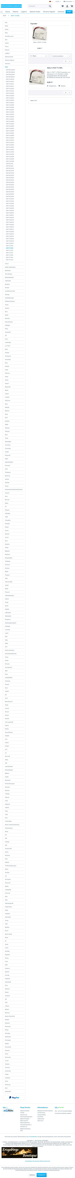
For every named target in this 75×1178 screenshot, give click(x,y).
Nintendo (7, 554)
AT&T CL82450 (10, 121)
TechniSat (7, 445)
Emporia (7, 544)
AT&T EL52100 (10, 175)
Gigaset (7, 971)
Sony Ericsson (9, 732)
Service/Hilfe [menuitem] (68, 1)
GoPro (6, 852)
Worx (6, 363)
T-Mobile (7, 794)
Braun (6, 937)
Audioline (7, 913)
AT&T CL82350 (10, 112)
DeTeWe (7, 951)
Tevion (6, 486)
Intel (6, 22)
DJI (6, 335)
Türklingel (7, 561)
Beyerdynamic (9, 701)
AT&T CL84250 (10, 159)
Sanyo (6, 657)
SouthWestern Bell (10, 291)
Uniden (7, 691)
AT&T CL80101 (10, 81)
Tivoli (6, 814)
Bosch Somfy (8, 934)
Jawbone (7, 995)
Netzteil (7, 862)
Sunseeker (8, 359)
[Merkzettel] (62, 6)
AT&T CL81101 (10, 86)
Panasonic (8, 1026)
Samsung (7, 681)
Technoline (8, 448)
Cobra (6, 948)
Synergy (7, 294)
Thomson (7, 1067)
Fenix (6, 961)
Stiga (6, 640)
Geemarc (7, 787)
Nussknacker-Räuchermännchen (14, 489)
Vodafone (7, 1078)
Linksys (7, 1006)
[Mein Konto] (67, 6)
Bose (6, 33)
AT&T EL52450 (10, 192)
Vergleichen (52, 86)
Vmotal (7, 452)
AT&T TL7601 (9, 248)
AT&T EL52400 (10, 189)
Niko (6, 636)
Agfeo (6, 458)
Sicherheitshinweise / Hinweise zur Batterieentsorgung (26, 1126)
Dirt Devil (7, 564)
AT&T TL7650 (9, 255)
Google (7, 746)
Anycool (7, 493)
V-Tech (7, 263)
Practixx (7, 352)
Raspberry (8, 619)
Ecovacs (7, 568)
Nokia (6, 759)
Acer (6, 739)
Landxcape (8, 342)
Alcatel (7, 585)
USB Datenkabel (9, 595)
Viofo (6, 469)
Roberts (7, 50)
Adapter (7, 609)
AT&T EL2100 (9, 163)
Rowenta (7, 855)
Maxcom (7, 790)
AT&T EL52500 (10, 194)
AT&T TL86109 (10, 210)
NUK (6, 417)
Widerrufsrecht (24, 1120)
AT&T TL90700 (10, 217)
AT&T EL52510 (10, 196)
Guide (6, 369)
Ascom (7, 537)
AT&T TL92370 (10, 234)
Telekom (7, 1064)
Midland (7, 411)
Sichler (7, 527)
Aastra (6, 660)
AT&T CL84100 (10, 154)
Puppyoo (7, 575)
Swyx (6, 674)
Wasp (6, 328)
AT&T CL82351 (10, 114)
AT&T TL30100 (10, 199)
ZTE (6, 763)
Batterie (7, 773)
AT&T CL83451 (10, 152)
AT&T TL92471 (10, 243)
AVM (6, 924)
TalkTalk (7, 482)
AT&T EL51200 (10, 170)
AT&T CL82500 (10, 126)
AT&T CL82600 (10, 135)
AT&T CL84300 (10, 161)
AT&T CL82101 (10, 98)
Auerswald (8, 917)
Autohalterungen (9, 298)
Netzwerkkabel (9, 770)
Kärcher (7, 718)
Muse (6, 414)
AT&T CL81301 (10, 93)
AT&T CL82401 (10, 119)
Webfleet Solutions (10, 301)
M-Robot (7, 523)
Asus (6, 698)
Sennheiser (8, 1047)
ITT (6, 506)
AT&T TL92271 (10, 229)
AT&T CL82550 (10, 131)
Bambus (7, 927)
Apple (6, 910)
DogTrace (7, 400)
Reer (6, 434)
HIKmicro (7, 373)
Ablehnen (32, 1175)
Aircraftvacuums (9, 36)
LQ (6, 876)
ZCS (6, 647)
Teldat (6, 547)
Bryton (6, 390)
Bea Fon (7, 499)
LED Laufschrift (9, 722)
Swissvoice (8, 1057)
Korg (6, 404)
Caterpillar (8, 520)
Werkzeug (7, 1084)
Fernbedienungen (10, 783)
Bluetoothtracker (9, 277)
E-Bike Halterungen (10, 267)
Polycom (7, 431)
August (7, 383)
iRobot (6, 992)
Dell (6, 845)
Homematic (8, 982)
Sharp (6, 438)
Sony (6, 688)
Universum (8, 1071)
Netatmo (7, 421)
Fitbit (6, 965)
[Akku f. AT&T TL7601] (39, 33)
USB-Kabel (8, 281)
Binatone (7, 284)
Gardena (7, 968)
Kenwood (7, 465)
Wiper (6, 643)
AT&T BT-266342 (10, 72)
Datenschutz (41, 1118)
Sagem (7, 1043)
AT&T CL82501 (10, 128)
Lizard (6, 633)
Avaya (6, 920)
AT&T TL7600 (9, 245)
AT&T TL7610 (9, 250)
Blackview (7, 780)
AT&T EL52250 (10, 182)
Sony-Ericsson (9, 322)
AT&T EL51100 (10, 168)
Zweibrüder (8, 1091)
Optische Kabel (9, 56)
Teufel (6, 705)
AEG (6, 896)
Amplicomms (8, 906)
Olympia (7, 510)
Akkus (6, 869)
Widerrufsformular (25, 1122)
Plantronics (8, 1036)
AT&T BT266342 (10, 77)
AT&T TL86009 (10, 208)
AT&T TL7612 (9, 260)
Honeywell (8, 332)
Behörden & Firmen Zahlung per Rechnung (45, 1111)
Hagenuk (7, 804)
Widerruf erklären (24, 1110)
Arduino (7, 308)
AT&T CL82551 (10, 133)
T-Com (6, 1060)
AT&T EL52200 (10, 177)
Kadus (6, 29)
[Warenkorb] (72, 6)
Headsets (7, 978)
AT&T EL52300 (10, 184)
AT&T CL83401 (10, 149)
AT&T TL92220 (10, 224)
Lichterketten (8, 821)
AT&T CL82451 (10, 124)
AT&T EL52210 (10, 180)
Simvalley (7, 513)
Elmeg (6, 958)
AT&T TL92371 (10, 236)
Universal (7, 893)
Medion (7, 1009)
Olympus (7, 428)
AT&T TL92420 (10, 238)
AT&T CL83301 (10, 145)
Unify (6, 800)
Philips (7, 1030)
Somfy (6, 602)
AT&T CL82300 (10, 107)
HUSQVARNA (8, 677)
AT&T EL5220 (9, 166)
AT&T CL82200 (10, 100)
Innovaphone (8, 667)
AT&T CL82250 (10, 105)
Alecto (6, 380)
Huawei (7, 684)
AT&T (6, 67)
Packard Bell (8, 848)
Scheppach (8, 356)
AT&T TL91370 (10, 222)
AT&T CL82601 (10, 138)
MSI (6, 838)
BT (5, 941)
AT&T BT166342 (10, 74)
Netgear (7, 1019)
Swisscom (7, 883)
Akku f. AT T (33, 100)
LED (6, 1002)
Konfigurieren (41, 1175)
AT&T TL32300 (10, 206)
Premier (7, 287)
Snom (6, 1054)
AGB (21, 1130)
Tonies (6, 304)
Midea (6, 571)
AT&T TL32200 (10, 203)
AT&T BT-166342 (10, 70)
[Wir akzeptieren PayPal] (14, 1097)
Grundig (7, 975)
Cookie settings (42, 1114)
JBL (6, 999)
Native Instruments (10, 1016)
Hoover (7, 715)
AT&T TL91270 (10, 220)
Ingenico (7, 989)
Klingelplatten (8, 558)
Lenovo (7, 708)
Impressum (40, 1120)
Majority (7, 407)
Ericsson (7, 664)
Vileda (6, 1074)
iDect (6, 985)
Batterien (7, 551)
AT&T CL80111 (10, 84)
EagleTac (7, 954)
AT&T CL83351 (10, 147)
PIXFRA (7, 366)
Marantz (7, 534)
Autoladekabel (9, 766)
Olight (6, 424)
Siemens (7, 1050)
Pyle (6, 39)
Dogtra (7, 777)
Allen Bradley (8, 274)
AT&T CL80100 (10, 79)
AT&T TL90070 (10, 213)
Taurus (7, 46)
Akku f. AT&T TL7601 (39, 42)
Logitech (7, 53)
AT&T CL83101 (10, 140)
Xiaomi (7, 725)
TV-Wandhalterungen (10, 865)
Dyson (6, 605)
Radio (6, 588)
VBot (6, 578)
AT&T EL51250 (10, 173)
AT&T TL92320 (10, 231)
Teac (6, 818)
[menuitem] (40, 6)
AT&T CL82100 (10, 95)
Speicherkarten (9, 462)
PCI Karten (8, 879)
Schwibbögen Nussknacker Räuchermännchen (37, 1161)
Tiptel (6, 517)
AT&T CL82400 (10, 116)
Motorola (7, 1013)
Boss (6, 311)
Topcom (7, 797)
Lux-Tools (7, 346)
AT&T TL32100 (10, 201)
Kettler (6, 315)
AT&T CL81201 (10, 88)
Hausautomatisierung (10, 653)
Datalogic (7, 325)
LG (6, 753)
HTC (6, 749)
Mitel (6, 670)
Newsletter (40, 1116)
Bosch (6, 930)
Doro (6, 541)
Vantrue (7, 479)
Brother (7, 729)
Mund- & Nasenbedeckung (12, 824)
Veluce (7, 530)
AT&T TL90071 (10, 215)
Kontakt (22, 1112)
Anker (6, 376)
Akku (6, 900)
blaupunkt (7, 455)
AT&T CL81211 (10, 91)
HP (6, 835)
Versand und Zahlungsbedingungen (26, 1115)
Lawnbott (7, 629)
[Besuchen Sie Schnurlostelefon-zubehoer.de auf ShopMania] (11, 1110)
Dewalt (7, 712)
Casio (6, 944)
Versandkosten (33, 1136)
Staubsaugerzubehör (10, 623)
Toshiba (7, 842)
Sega (6, 811)
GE (6, 694)
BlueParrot (8, 270)
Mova (6, 349)
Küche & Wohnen (9, 650)
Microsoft (7, 756)
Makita (6, 886)
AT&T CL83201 (10, 142)
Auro (6, 496)
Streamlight (8, 441)
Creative (7, 397)
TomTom (7, 872)
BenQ (6, 831)
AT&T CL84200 (10, 156)
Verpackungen (9, 828)
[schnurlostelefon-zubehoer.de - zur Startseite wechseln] (11, 6)
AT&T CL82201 (10, 102)
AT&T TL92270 (10, 227)
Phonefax (7, 1033)
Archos (7, 742)
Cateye (7, 393)
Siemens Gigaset (9, 60)
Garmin (7, 599)
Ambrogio (7, 626)
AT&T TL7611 (9, 253)
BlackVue (7, 476)
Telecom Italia (8, 582)
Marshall (7, 318)
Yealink (7, 807)
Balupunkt (7, 387)
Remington (8, 1040)
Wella (6, 26)
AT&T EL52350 (10, 187)
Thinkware (8, 472)
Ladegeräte (8, 889)
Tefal (6, 859)
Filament (7, 592)
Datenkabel (8, 616)
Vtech (6, 1081)
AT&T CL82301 (10, 109)
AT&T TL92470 (10, 241)
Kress (6, 339)
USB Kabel (8, 612)
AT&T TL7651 (9, 257)
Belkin (6, 503)
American (7, 63)
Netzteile (7, 1023)
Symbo (7, 43)
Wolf (6, 1088)
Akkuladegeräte (9, 903)
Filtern (34, 56)
